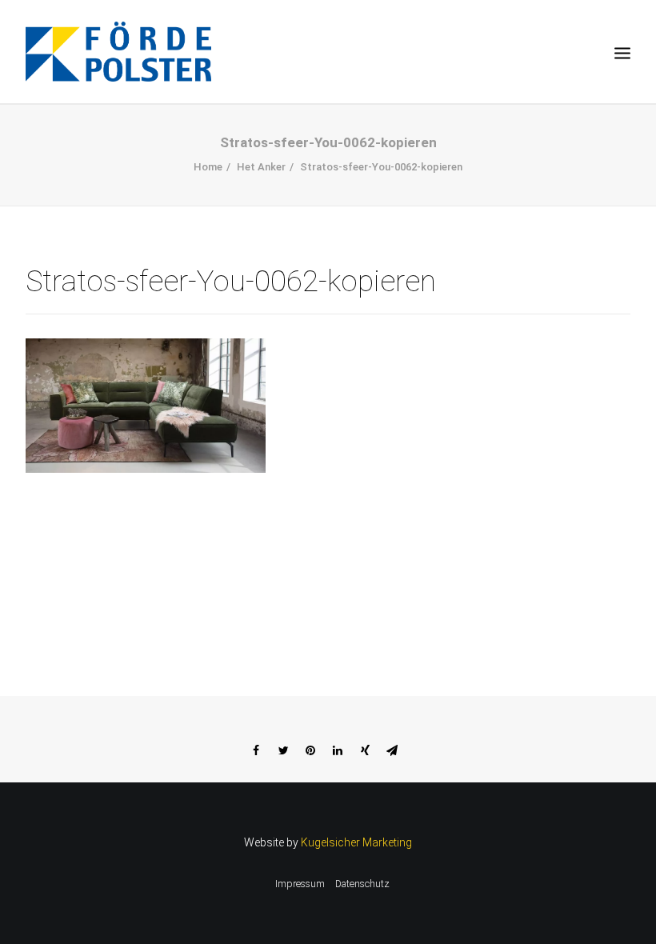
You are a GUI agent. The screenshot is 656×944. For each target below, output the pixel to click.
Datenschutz (362, 884)
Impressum (300, 884)
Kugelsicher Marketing (356, 842)
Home (208, 167)
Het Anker (261, 167)
